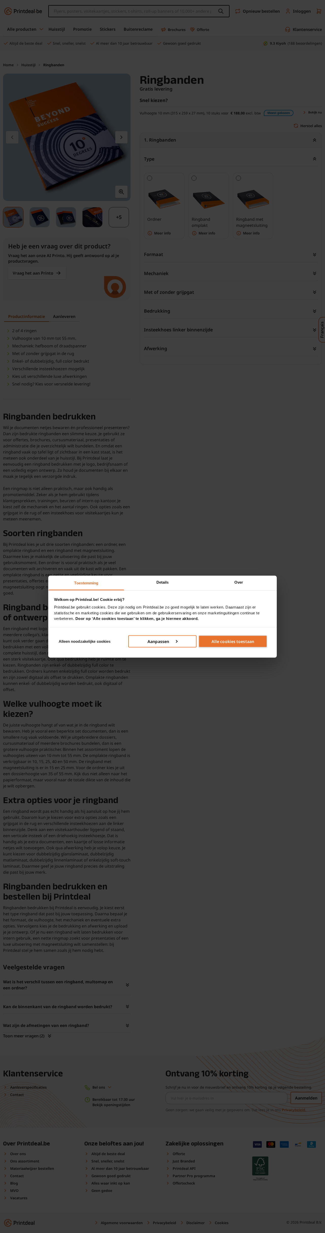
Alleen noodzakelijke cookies (85, 641)
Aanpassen (158, 641)
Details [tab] (162, 582)
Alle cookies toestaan (233, 641)
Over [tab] (238, 582)
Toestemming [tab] (86, 583)
